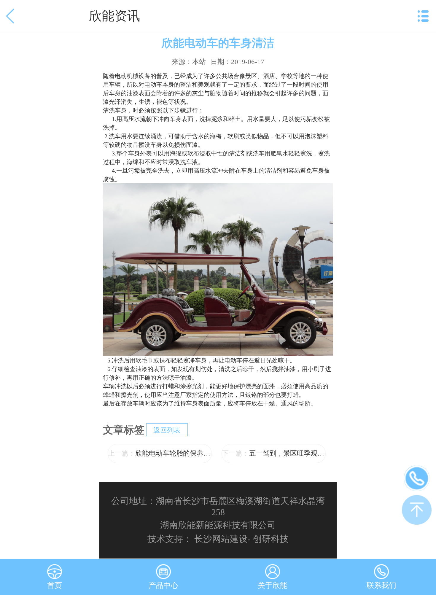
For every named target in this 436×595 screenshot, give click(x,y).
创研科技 (271, 539)
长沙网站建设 (221, 539)
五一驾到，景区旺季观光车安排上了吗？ (274, 453)
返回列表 (167, 430)
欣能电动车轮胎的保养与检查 (160, 453)
